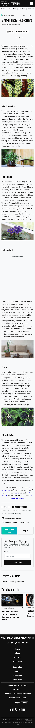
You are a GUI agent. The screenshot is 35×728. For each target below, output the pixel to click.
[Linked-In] (19, 642)
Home (3, 9)
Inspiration (12, 9)
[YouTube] (23, 642)
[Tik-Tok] (27, 642)
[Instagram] (15, 642)
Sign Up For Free (9, 530)
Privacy (4, 722)
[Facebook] (12, 642)
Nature (13, 15)
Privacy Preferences (13, 722)
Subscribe (17, 562)
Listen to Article (22, 32)
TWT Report (17, 689)
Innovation (6, 608)
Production (30, 607)
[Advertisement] (17, 278)
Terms (29, 720)
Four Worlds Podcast (17, 698)
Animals (4, 582)
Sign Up (24, 703)
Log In (25, 531)
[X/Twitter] (8, 642)
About (17, 653)
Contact (17, 657)
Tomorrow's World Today (17, 685)
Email (6, 552)
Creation (22, 9)
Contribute (17, 661)
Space (12, 608)
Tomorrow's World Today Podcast (17, 694)
